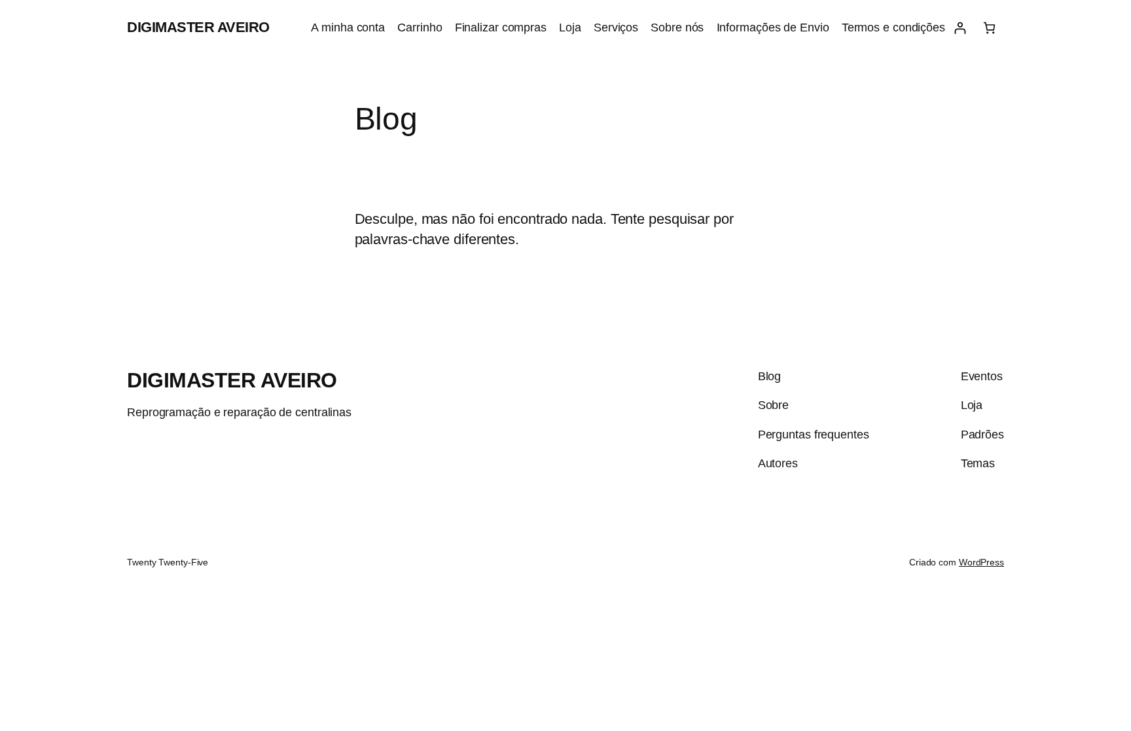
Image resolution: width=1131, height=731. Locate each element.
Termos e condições (893, 27)
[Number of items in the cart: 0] (989, 28)
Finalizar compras (501, 27)
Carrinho (419, 27)
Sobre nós (677, 27)
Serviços (616, 27)
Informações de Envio (773, 27)
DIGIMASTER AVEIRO (198, 27)
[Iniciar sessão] (960, 28)
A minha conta (348, 27)
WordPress (981, 562)
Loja (570, 27)
